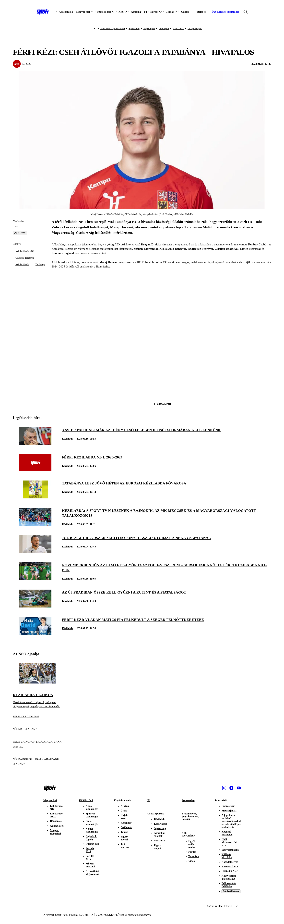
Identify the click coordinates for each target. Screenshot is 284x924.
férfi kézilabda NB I (24, 251)
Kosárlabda (160, 823)
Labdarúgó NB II (56, 815)
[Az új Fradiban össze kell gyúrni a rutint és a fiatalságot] (35, 606)
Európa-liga (92, 843)
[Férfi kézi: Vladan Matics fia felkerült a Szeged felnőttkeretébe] (35, 634)
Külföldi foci (86, 800)
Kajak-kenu (124, 817)
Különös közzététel (227, 856)
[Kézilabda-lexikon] (37, 682)
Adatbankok (66, 11)
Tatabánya (40, 264)
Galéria (185, 11)
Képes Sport (149, 28)
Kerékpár (126, 822)
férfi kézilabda (22, 264)
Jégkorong (160, 828)
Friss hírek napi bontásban (112, 28)
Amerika (136, 11)
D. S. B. (26, 63)
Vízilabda (159, 840)
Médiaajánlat (229, 810)
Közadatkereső (230, 862)
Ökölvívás (126, 827)
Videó (191, 861)
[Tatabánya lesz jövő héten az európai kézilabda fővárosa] (35, 497)
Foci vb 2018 (90, 850)
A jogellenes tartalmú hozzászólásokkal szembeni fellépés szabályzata (231, 821)
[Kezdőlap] (42, 12)
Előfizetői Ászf (229, 871)
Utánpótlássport (195, 28)
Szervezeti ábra (230, 849)
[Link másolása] (16, 226)
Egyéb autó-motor (191, 844)
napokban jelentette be (83, 244)
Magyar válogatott (55, 832)
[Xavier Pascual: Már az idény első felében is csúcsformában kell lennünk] (35, 444)
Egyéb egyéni (124, 838)
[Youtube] (239, 788)
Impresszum (228, 806)
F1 (145, 11)
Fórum (192, 851)
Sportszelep (188, 800)
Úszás (124, 810)
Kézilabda (67, 438)
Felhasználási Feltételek (229, 885)
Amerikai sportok (159, 834)
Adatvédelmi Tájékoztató (229, 877)
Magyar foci (50, 800)
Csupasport (164, 28)
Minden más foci (90, 865)
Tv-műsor (193, 856)
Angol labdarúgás (92, 807)
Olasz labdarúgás (92, 822)
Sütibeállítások (231, 891)
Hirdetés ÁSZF (230, 866)
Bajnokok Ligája (91, 838)
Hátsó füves (178, 28)
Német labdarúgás (92, 830)
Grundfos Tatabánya (24, 258)
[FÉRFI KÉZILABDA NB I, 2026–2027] (35, 470)
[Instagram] (224, 788)
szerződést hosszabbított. (92, 253)
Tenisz (124, 832)
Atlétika (125, 806)
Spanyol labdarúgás (92, 815)
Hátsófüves (56, 821)
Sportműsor (134, 28)
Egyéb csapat (157, 846)
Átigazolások (57, 825)
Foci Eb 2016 (90, 857)
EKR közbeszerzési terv (229, 842)
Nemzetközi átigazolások (92, 872)
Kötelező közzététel (227, 833)
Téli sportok (125, 845)
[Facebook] (231, 788)
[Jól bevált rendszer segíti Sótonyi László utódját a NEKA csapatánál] (35, 552)
